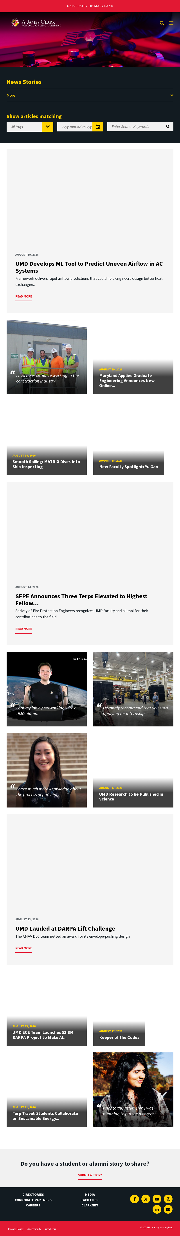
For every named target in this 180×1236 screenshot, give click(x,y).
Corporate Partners (33, 1200)
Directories (33, 1194)
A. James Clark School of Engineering (36, 16)
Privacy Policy (15, 1229)
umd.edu (50, 1229)
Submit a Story (90, 1175)
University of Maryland (90, 6)
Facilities (89, 1200)
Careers (33, 1205)
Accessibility (34, 1229)
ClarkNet (89, 1205)
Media (90, 1194)
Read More (23, 296)
